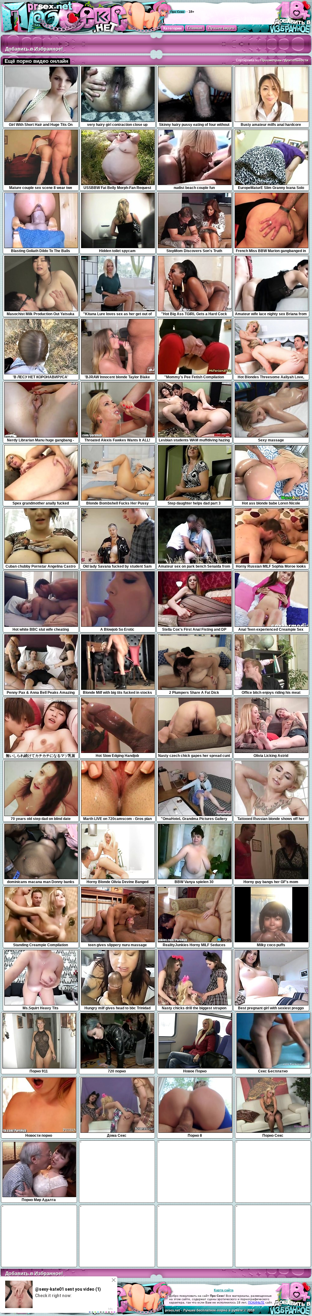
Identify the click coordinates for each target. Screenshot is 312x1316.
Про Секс (177, 11)
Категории (172, 28)
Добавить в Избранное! (34, 49)
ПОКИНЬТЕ (256, 1302)
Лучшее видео (221, 28)
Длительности (296, 60)
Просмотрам (271, 60)
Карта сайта (223, 1290)
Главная (194, 28)
